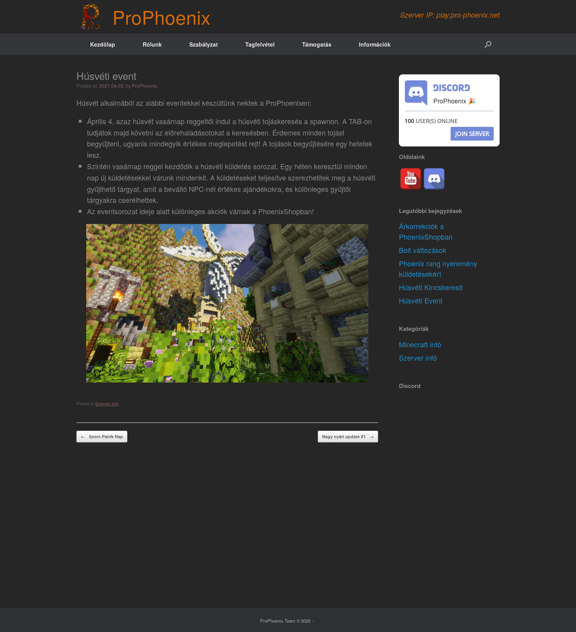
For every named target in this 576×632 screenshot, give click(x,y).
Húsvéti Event (420, 300)
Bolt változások (422, 250)
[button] (488, 44)
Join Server (472, 133)
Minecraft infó (420, 344)
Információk (375, 44)
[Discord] (434, 179)
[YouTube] (411, 179)
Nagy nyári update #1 (348, 436)
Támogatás (316, 44)
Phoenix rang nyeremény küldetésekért (438, 268)
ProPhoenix (144, 85)
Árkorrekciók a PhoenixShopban (426, 231)
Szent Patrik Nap (102, 436)
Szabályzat (203, 44)
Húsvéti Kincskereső (431, 287)
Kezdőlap (102, 44)
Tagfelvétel (260, 44)
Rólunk (152, 44)
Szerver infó (106, 403)
